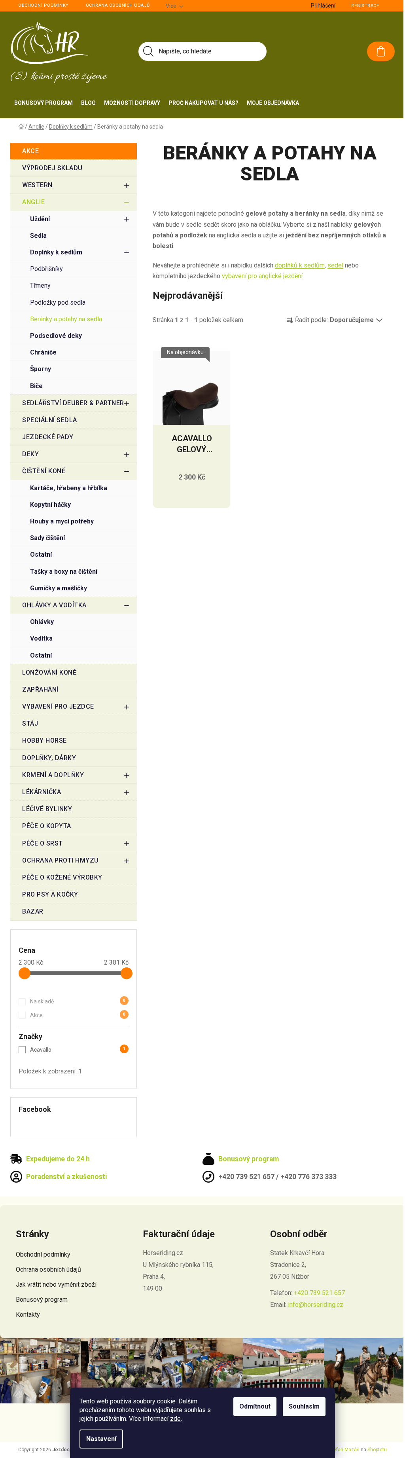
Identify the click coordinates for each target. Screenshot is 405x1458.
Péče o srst (42, 843)
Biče (36, 386)
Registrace (365, 5)
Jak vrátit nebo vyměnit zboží (56, 1284)
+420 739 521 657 (319, 1293)
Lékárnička (41, 792)
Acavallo (77, 1050)
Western (37, 185)
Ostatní (41, 554)
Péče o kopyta (46, 826)
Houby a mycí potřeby (62, 521)
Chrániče (43, 352)
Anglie (33, 202)
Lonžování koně (49, 672)
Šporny (40, 369)
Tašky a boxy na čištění (63, 571)
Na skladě (77, 1001)
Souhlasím (304, 1406)
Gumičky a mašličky (58, 588)
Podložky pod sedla (57, 302)
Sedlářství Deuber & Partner (73, 403)
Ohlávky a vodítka (54, 605)
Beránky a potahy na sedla (66, 319)
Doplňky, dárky (49, 758)
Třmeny (40, 285)
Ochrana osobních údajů (118, 5)
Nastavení (101, 1439)
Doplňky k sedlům (56, 252)
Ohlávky (42, 622)
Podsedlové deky (56, 335)
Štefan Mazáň (344, 1449)
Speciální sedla (49, 420)
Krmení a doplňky (53, 775)
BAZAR (33, 911)
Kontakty (28, 1314)
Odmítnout (255, 1406)
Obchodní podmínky (43, 5)
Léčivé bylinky (47, 809)
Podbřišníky (46, 269)
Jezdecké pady (48, 437)
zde (175, 1418)
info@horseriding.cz (315, 1304)
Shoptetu (377, 1449)
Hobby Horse (44, 740)
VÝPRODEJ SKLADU (52, 168)
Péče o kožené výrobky (62, 877)
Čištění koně (43, 471)
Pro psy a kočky (50, 894)
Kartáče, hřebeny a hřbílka (68, 488)
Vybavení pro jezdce (58, 706)
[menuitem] (43, 102)
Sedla (38, 235)
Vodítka (41, 638)
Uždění (40, 219)
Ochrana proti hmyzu (60, 860)
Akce (30, 151)
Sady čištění (47, 538)
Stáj (30, 723)
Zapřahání (40, 689)
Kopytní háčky (50, 504)
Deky (30, 454)
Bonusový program (42, 1299)
